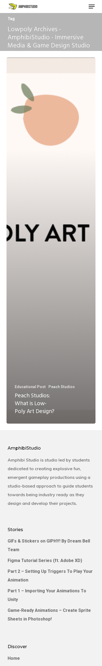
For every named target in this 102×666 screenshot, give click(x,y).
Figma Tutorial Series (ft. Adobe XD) (45, 560)
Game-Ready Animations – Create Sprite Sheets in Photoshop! (49, 615)
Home (14, 658)
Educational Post (30, 387)
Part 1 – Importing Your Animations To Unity (47, 595)
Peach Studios (61, 387)
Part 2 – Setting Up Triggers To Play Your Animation (50, 576)
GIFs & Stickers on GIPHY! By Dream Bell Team (49, 545)
